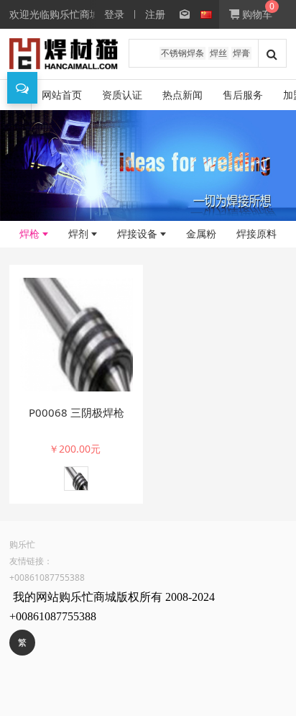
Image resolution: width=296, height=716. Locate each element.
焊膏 (241, 53)
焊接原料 (256, 233)
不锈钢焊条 (182, 53)
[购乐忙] (63, 54)
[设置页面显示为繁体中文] (177, 14)
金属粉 (201, 233)
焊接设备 (137, 233)
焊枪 (29, 233)
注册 (155, 14)
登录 (114, 14)
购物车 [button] (255, 14)
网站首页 (62, 94)
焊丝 (218, 53)
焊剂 (78, 233)
